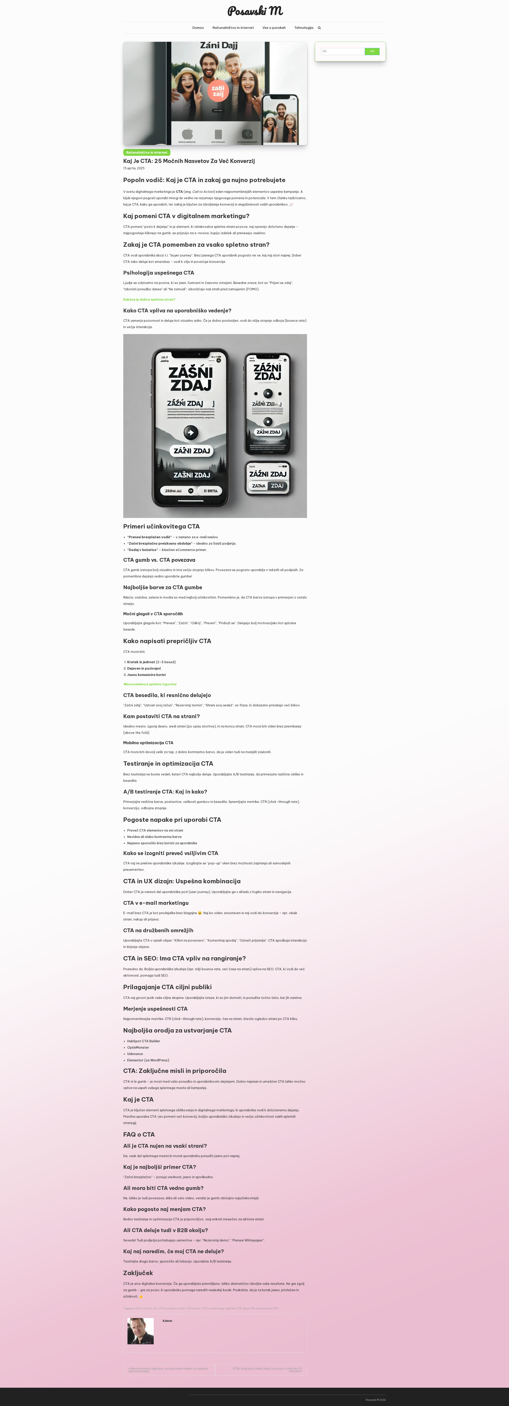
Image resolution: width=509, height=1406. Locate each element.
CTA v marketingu (213, 1308)
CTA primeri (193, 1308)
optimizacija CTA (267, 1308)
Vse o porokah (274, 27)
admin (167, 1321)
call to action (143, 1308)
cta (155, 1308)
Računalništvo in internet (233, 27)
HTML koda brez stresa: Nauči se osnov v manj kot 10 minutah (267, 1370)
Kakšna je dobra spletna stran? (149, 299)
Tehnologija (303, 27)
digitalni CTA (233, 1308)
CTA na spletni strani (171, 1308)
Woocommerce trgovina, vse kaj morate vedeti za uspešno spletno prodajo (168, 1370)
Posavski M (254, 10)
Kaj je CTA (249, 1308)
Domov (198, 27)
